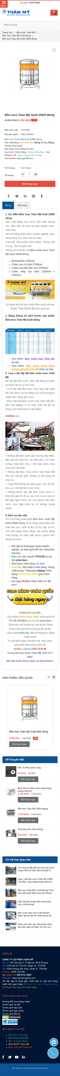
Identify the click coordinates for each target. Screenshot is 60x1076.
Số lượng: (10, 175)
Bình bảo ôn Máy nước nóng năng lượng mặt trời (34, 789)
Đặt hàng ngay (30, 184)
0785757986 (34, 3)
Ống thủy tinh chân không (30, 829)
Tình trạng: (10, 168)
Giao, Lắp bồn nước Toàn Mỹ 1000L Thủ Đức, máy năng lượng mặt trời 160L (35, 880)
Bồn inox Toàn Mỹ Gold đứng (17, 35)
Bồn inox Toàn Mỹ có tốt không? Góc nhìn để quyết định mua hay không (36, 891)
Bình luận (22, 205)
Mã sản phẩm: (12, 134)
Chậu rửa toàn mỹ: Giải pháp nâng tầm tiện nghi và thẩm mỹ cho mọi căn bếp (35, 925)
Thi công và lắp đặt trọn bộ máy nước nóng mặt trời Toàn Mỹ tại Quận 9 (36, 869)
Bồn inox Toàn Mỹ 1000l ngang (33, 808)
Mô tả (8, 205)
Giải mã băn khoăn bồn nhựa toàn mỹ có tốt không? (34, 903)
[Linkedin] (25, 196)
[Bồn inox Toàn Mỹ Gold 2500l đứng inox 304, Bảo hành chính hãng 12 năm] (8, 196)
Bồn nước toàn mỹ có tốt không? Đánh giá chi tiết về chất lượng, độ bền (34, 914)
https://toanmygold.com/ (24, 978)
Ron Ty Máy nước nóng (29, 767)
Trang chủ (8, 32)
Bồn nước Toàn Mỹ (26, 32)
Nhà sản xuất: (12, 130)
